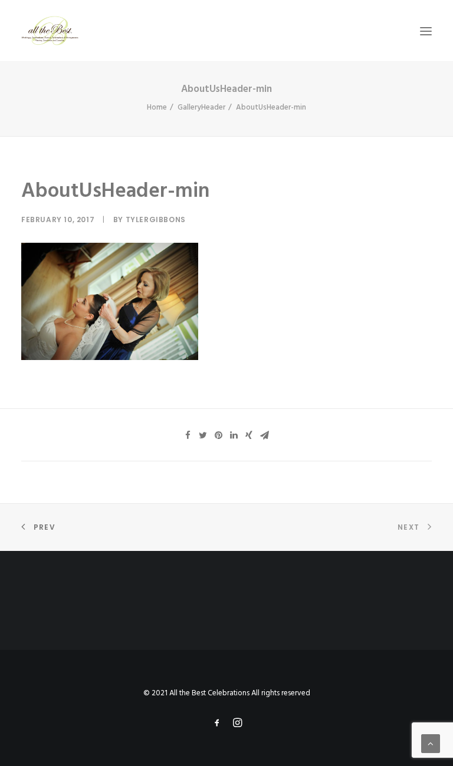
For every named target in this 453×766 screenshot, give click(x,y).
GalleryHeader (201, 107)
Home (157, 107)
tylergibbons (156, 219)
